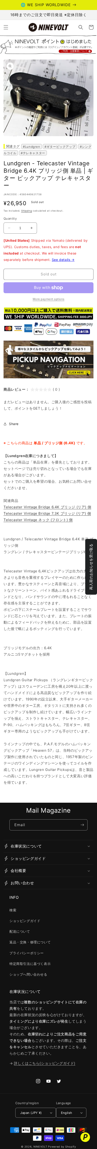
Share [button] (14, 424)
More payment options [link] (49, 299)
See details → (63, 260)
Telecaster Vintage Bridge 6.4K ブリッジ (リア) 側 (47, 507)
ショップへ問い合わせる (28, 974)
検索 (12, 910)
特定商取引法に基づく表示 (30, 964)
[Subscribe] (82, 824)
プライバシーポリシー (26, 953)
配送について (19, 931)
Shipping (26, 210)
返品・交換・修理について (30, 942)
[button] (6, 27)
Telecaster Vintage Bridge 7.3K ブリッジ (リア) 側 (47, 513)
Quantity (10, 218)
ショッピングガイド (24, 921)
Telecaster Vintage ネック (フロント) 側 (38, 520)
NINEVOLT (40, 1146)
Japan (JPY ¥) (31, 1113)
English (66, 1113)
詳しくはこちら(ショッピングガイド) (44, 1063)
